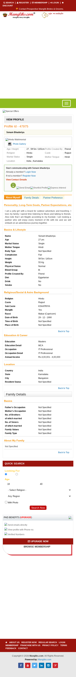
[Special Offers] (11, 111)
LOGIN (55, 3)
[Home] (6, 642)
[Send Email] (23, 188)
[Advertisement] (38, 59)
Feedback (10, 648)
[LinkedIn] (41, 667)
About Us (14, 642)
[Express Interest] (57, 188)
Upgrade (26, 517)
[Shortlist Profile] (39, 188)
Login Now (30, 172)
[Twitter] (34, 667)
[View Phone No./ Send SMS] (13, 188)
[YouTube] (27, 667)
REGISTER (23, 3)
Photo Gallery (19, 144)
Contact (23, 648)
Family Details (31, 197)
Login (62, 642)
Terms (63, 645)
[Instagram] (48, 667)
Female (11, 474)
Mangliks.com (44, 659)
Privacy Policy (50, 645)
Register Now (29, 176)
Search (9, 3)
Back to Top (63, 331)
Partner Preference (53, 197)
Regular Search (48, 642)
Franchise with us (30, 645)
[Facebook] (21, 667)
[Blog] (55, 667)
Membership (41, 3)
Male (20, 474)
